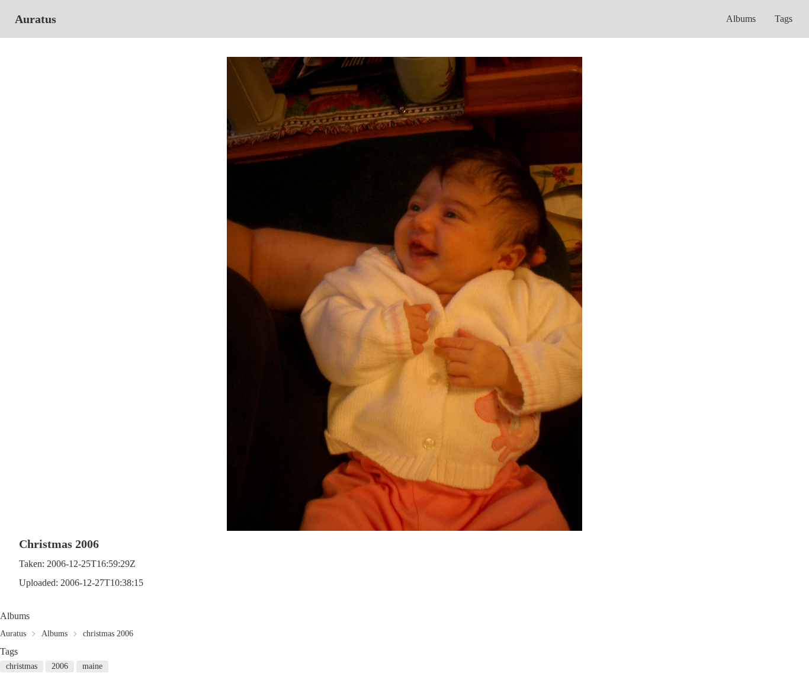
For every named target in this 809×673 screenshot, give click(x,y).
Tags (783, 19)
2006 (60, 666)
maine (92, 666)
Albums (741, 19)
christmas (21, 666)
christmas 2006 (108, 633)
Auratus (35, 18)
